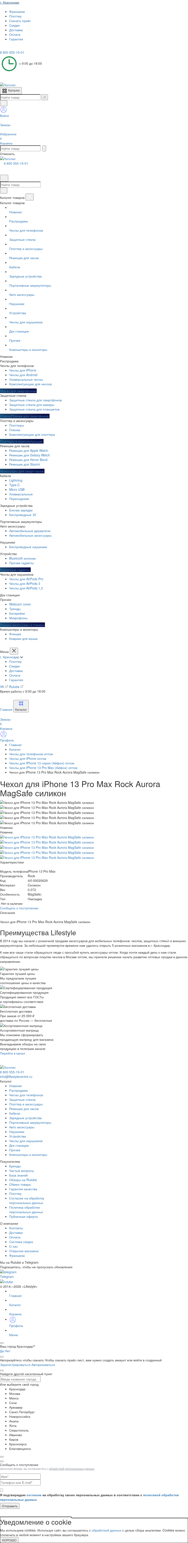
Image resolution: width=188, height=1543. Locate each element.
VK (2, 686)
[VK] (9, 47)
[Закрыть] (29, 197)
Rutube (14, 686)
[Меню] (4, 178)
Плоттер (15, 661)
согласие (34, 1495)
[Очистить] (44, 97)
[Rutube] (15, 47)
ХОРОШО (9, 1540)
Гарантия (16, 679)
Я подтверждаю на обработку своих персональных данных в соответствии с (89, 1497)
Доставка (16, 670)
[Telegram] (3, 47)
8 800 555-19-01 (16, 163)
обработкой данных (106, 1530)
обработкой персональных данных (71, 1469)
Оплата (14, 675)
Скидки (14, 666)
